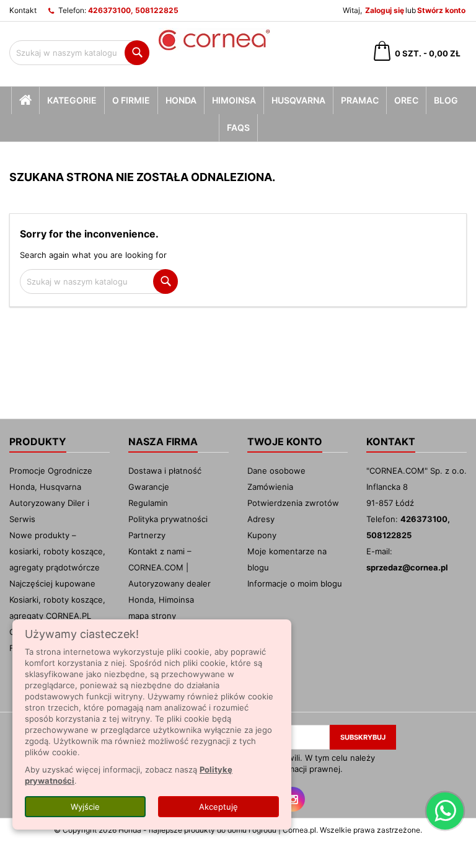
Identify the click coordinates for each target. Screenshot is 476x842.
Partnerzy (146, 535)
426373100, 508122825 (133, 10)
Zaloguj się (384, 10)
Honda (180, 100)
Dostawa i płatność (164, 471)
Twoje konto (284, 441)
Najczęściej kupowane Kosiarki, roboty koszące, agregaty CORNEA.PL (57, 599)
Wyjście (85, 807)
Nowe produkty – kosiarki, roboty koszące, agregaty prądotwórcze (57, 551)
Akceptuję (218, 807)
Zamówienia (270, 487)
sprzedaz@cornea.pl (407, 567)
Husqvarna (298, 100)
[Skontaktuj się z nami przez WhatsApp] (445, 811)
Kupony (261, 535)
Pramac (360, 100)
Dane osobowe (276, 471)
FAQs (238, 127)
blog (446, 100)
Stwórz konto (441, 10)
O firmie (131, 100)
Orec (406, 100)
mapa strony (152, 616)
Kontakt (23, 10)
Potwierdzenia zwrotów (293, 503)
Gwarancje (148, 487)
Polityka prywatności (168, 519)
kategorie (72, 100)
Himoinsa (234, 100)
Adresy (261, 519)
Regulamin (148, 503)
